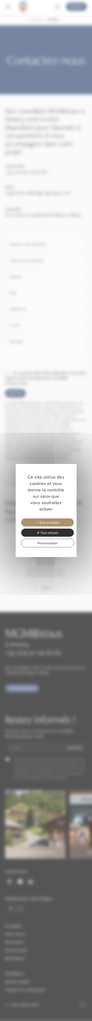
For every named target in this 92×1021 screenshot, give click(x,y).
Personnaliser (48, 543)
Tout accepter (48, 522)
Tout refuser (49, 532)
